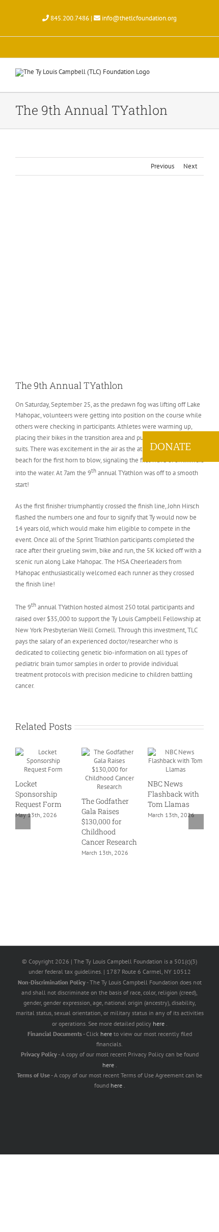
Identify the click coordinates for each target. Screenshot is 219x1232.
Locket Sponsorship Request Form (38, 794)
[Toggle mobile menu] (200, 76)
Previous (162, 166)
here (159, 1023)
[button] (184, 446)
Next (190, 166)
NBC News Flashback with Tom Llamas (173, 794)
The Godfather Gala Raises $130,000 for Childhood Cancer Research (109, 821)
